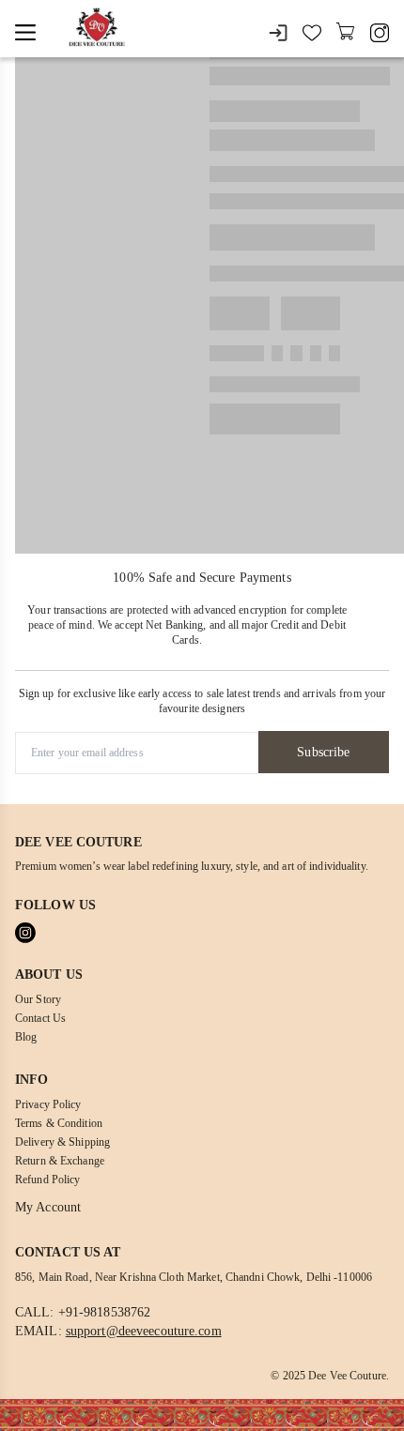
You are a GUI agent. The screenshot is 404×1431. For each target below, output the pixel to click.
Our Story (38, 999)
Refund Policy (47, 1179)
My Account (48, 1207)
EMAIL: (118, 1331)
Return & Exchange (59, 1160)
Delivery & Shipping (62, 1142)
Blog (26, 1036)
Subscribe (323, 752)
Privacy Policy (48, 1104)
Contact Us (40, 1018)
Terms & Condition (58, 1123)
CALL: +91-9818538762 (82, 1312)
